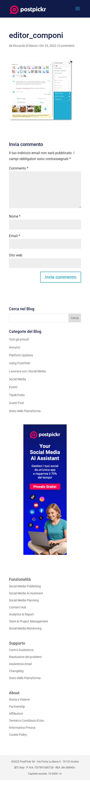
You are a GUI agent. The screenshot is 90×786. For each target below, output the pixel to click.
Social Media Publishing (25, 586)
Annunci (14, 347)
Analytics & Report (21, 614)
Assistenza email (20, 664)
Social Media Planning (24, 600)
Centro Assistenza (21, 650)
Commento (18, 168)
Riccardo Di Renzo (25, 45)
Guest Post (16, 403)
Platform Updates (21, 355)
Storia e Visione (19, 699)
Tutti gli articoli (19, 339)
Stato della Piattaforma (25, 411)
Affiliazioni (16, 713)
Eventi (13, 387)
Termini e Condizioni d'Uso (26, 720)
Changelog (16, 671)
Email (14, 236)
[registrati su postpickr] (45, 489)
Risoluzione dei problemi (25, 657)
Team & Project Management (28, 621)
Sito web (15, 255)
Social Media (17, 379)
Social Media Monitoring (25, 628)
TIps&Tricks (17, 395)
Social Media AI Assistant (26, 593)
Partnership (17, 706)
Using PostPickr (19, 363)
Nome (15, 216)
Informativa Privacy (22, 727)
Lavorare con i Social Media (27, 371)
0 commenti (66, 45)
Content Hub (17, 607)
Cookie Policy (18, 734)
